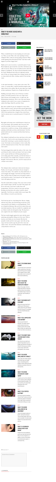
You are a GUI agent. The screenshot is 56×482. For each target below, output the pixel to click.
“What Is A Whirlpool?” (7, 236)
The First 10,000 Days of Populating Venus (49, 58)
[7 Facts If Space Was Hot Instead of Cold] (39, 76)
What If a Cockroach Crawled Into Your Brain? (23, 428)
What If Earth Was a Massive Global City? (49, 50)
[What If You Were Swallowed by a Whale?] (8, 356)
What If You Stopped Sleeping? (23, 392)
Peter (2, 36)
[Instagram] (50, 137)
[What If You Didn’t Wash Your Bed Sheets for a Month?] (8, 336)
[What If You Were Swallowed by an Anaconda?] (8, 409)
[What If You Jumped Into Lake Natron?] (8, 319)
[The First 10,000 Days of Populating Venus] (39, 60)
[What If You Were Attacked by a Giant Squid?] (8, 373)
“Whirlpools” (5, 241)
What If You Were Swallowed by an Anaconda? (22, 409)
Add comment (7, 36)
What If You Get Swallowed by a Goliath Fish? (48, 83)
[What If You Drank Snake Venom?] (8, 265)
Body (2, 29)
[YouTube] (38, 137)
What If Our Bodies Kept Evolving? (24, 301)
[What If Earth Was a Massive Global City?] (39, 52)
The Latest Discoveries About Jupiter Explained (48, 67)
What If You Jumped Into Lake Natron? (24, 318)
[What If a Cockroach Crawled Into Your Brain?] (8, 428)
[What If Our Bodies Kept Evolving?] (8, 302)
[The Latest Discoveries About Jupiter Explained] (39, 68)
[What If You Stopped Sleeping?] (8, 393)
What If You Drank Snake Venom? (24, 264)
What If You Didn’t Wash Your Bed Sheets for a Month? (24, 337)
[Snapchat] (42, 137)
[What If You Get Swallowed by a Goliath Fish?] (39, 85)
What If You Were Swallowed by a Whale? (24, 355)
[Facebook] (46, 137)
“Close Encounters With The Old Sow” (10, 242)
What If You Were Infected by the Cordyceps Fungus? (23, 283)
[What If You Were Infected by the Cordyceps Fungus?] (8, 282)
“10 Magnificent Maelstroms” (8, 237)
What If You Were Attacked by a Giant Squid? (23, 374)
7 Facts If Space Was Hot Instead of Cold (48, 74)
